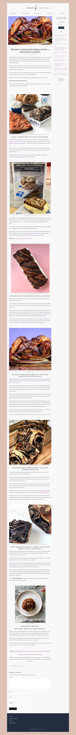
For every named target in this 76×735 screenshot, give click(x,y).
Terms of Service (12, 723)
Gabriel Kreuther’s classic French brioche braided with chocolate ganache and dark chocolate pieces (30, 379)
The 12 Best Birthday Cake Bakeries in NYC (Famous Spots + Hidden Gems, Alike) (61, 69)
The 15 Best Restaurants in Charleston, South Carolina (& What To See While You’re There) (60, 48)
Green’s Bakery (18, 477)
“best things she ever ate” (38, 314)
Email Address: (61, 22)
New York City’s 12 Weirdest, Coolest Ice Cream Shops (28, 657)
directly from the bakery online (43, 490)
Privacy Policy (11, 721)
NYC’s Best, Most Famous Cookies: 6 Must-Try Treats (30, 654)
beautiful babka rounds (16, 566)
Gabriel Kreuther (42, 396)
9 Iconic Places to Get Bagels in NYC (21, 651)
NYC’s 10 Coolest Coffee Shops (43, 651)
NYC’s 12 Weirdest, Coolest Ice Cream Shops (22, 238)
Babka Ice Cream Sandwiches (17, 156)
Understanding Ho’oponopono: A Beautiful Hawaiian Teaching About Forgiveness (60, 40)
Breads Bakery (12, 298)
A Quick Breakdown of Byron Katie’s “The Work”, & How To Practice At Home (60, 74)
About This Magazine (13, 718)
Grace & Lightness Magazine (38, 7)
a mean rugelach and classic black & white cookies (33, 233)
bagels (40, 57)
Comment (11, 677)
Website (10, 702)
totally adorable (45, 492)
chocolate (19, 666)
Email (10, 697)
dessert (22, 666)
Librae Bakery (36, 631)
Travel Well (15, 665)
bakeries (15, 666)
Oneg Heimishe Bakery (41, 551)
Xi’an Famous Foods (41, 315)
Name (10, 691)
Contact (10, 720)
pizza (44, 57)
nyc (24, 666)
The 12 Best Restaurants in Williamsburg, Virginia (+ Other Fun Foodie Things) (60, 64)
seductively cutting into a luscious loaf (17, 143)
